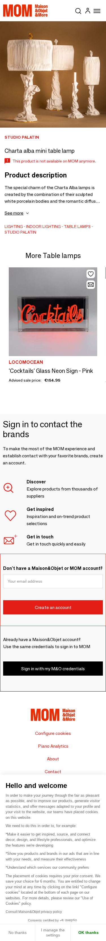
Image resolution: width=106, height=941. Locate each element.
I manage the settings (53, 932)
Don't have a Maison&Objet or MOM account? (53, 568)
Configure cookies (53, 733)
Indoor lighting (43, 226)
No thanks (17, 932)
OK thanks (88, 932)
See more (14, 213)
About (53, 759)
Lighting (14, 226)
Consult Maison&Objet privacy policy (34, 912)
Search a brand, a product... (78, 10)
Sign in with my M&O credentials (53, 668)
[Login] (87, 11)
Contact (53, 771)
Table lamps (77, 226)
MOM (25, 10)
